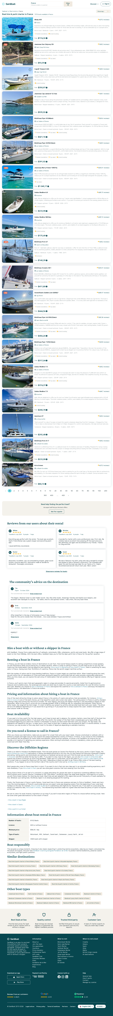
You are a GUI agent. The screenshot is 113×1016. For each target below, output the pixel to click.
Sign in (106, 4)
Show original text (36, 594)
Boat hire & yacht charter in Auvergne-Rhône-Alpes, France (27, 875)
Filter (68, 3)
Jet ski (80, 834)
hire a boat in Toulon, (77, 667)
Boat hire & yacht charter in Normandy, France (85, 866)
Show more (15, 637)
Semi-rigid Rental (64, 944)
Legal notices (30, 1006)
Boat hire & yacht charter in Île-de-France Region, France (66, 875)
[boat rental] (8, 3)
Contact (85, 980)
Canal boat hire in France (16, 894)
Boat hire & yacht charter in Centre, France (65, 884)
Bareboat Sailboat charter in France (48, 903)
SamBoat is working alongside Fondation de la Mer (50, 851)
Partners (65, 1006)
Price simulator (37, 950)
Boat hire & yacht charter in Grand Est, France (23, 879)
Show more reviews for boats (56, 571)
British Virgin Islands (90, 952)
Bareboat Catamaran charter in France (20, 898)
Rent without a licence (65, 956)
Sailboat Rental (63, 948)
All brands (61, 962)
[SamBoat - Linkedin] (66, 976)
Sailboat (46, 834)
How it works (87, 978)
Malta (85, 950)
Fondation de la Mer (39, 962)
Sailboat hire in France (53, 894)
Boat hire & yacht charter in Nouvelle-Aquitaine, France (60, 861)
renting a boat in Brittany (77, 762)
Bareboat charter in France (92, 894)
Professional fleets (39, 952)
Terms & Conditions (53, 1006)
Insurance (35, 948)
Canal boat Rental (64, 954)
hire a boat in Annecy (33, 787)
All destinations (88, 954)
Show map (101, 11)
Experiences (36, 964)
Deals (59, 960)
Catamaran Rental (64, 950)
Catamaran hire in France (72, 894)
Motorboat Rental (64, 942)
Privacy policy (40, 1006)
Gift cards (35, 954)
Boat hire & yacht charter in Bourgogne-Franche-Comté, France (28, 884)
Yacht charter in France (35, 894)
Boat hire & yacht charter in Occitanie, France (59, 870)
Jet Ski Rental (62, 952)
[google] (44, 994)
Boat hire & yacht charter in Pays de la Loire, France (24, 870)
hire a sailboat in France (79, 686)
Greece (85, 944)
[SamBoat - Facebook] (59, 976)
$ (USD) (100, 1006)
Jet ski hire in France (93, 903)
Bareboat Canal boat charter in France (48, 898)
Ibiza (84, 948)
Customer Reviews (38, 958)
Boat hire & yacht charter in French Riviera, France (24, 861)
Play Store (20, 982)
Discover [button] (93, 4)
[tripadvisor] (79, 994)
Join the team (37, 944)
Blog (33, 967)
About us (35, 942)
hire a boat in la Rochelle (89, 757)
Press (34, 960)
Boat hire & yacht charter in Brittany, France (53, 866)
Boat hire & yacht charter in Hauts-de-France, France (57, 879)
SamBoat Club (37, 956)
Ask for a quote (56, 511)
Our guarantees (37, 946)
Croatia (85, 942)
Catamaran (63, 834)
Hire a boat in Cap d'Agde (17, 800)
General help (87, 976)
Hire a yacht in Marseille (59, 667)
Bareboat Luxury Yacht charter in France (77, 898)
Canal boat (54, 834)
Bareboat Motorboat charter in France (21, 903)
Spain (85, 946)
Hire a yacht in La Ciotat (17, 809)
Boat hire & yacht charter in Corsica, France (22, 866)
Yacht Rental (62, 946)
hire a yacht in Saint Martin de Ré (91, 758)
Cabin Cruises (62, 958)
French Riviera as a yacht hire (17, 753)
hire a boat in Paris (29, 768)
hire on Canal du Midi (38, 786)
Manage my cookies (89, 982)
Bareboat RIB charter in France (72, 903)
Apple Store (20, 977)
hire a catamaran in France (41, 686)
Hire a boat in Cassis (15, 804)
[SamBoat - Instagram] (62, 976)
